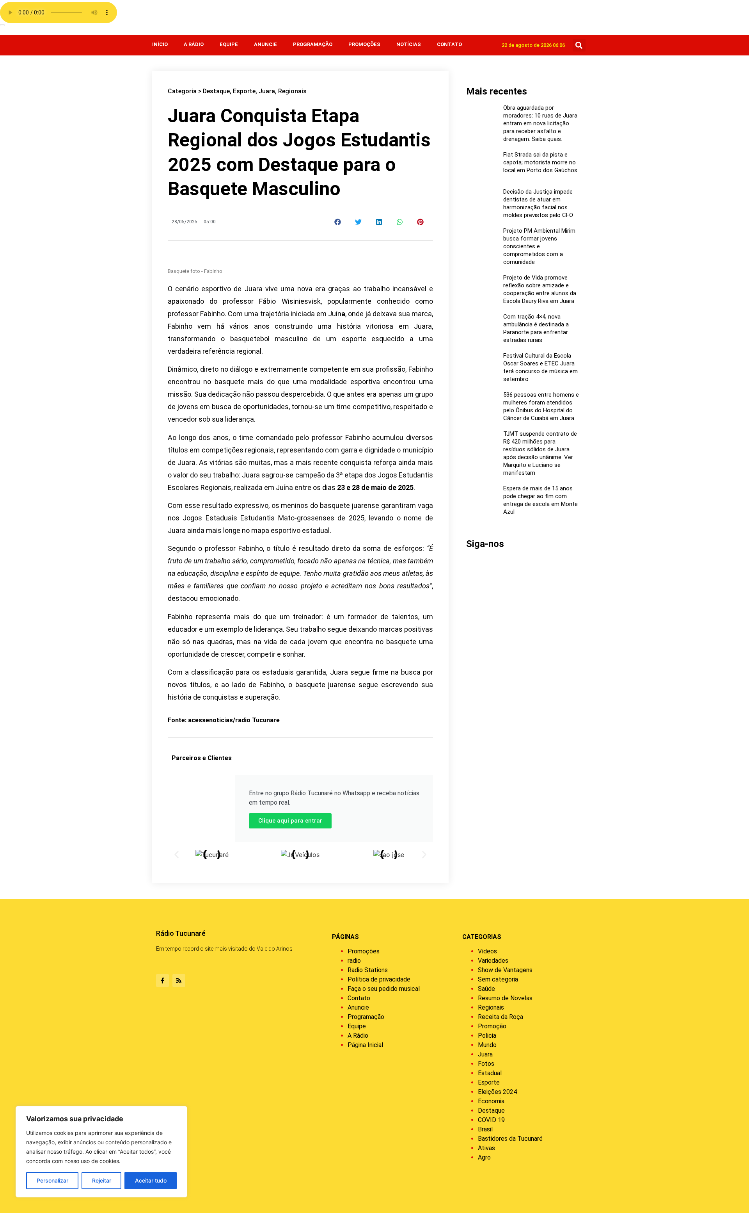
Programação (312, 44)
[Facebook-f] (162, 980)
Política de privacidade (379, 979)
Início (160, 44)
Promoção (492, 1026)
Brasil (485, 1129)
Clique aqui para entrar (290, 820)
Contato (449, 44)
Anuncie (265, 44)
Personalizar (52, 1180)
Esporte (244, 91)
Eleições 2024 (497, 1091)
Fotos (486, 1063)
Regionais (292, 91)
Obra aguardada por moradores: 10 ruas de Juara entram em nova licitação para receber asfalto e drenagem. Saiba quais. (540, 123)
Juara (267, 91)
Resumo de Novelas (505, 998)
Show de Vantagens (505, 970)
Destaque (216, 91)
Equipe (229, 44)
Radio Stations (368, 970)
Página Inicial (365, 1045)
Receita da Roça (500, 1017)
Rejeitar (101, 1180)
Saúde (486, 988)
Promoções (364, 44)
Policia (487, 1035)
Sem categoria (498, 979)
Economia (491, 1101)
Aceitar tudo (151, 1180)
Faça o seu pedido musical (384, 988)
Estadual (490, 1073)
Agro (484, 1157)
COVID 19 (491, 1120)
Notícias (408, 44)
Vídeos (487, 951)
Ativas (486, 1148)
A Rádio (194, 44)
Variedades (493, 960)
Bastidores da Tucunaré (510, 1138)
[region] (101, 1151)
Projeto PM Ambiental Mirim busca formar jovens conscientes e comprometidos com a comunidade (539, 246)
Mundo (487, 1045)
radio (354, 960)
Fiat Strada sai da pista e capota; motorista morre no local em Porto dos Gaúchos (540, 162)
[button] (579, 45)
